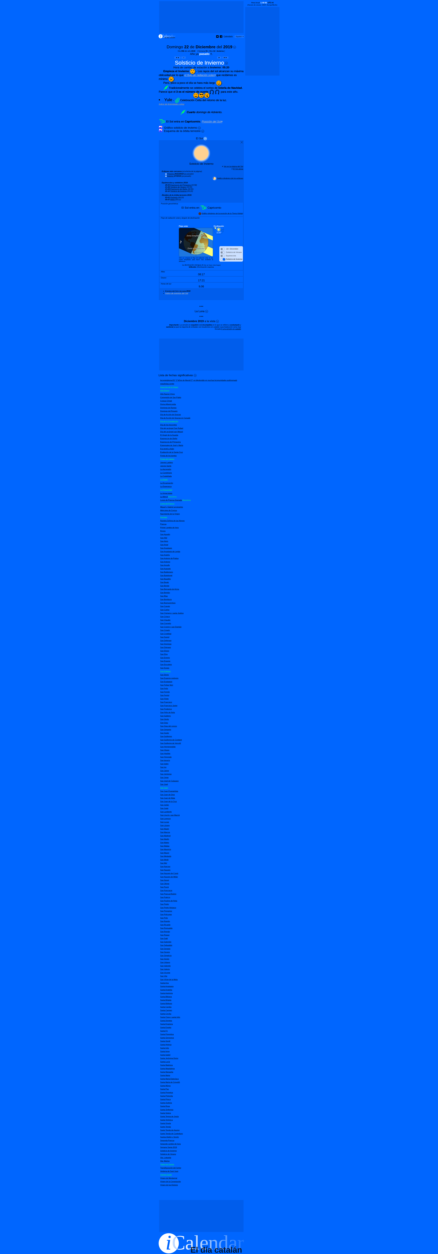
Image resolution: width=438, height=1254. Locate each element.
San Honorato (166, 757)
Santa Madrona (166, 1065)
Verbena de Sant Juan (169, 1171)
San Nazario (165, 870)
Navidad (163, 517)
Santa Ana (164, 983)
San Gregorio (165, 730)
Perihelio (174, 197)
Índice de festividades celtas (171, 104)
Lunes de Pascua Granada (171, 500)
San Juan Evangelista (169, 791)
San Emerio (165, 658)
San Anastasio (166, 548)
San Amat (164, 545)
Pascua (163, 524)
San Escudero (166, 665)
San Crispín (165, 630)
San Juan (164, 788)
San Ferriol (164, 695)
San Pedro (164, 904)
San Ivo (163, 767)
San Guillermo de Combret (171, 740)
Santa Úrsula (165, 1123)
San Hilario (164, 750)
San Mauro (164, 853)
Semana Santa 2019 (168, 1147)
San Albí (163, 538)
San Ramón (165, 921)
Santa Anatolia (166, 990)
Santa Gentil (165, 1041)
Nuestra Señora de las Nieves (172, 521)
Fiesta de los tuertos (168, 456)
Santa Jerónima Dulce (169, 1058)
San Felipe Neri (166, 685)
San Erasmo (165, 661)
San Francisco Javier (168, 706)
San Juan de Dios (167, 795)
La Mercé (164, 497)
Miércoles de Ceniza (168, 510)
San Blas (164, 596)
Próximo (170, 174)
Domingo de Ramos (168, 408)
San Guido (164, 733)
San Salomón (165, 942)
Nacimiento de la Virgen (170, 514)
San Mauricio (165, 849)
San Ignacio (165, 760)
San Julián (164, 805)
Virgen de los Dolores (169, 1185)
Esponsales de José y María (171, 445)
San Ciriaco (165, 617)
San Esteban (165, 671)
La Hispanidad (166, 490)
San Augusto (165, 569)
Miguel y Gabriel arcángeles (171, 507)
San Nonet (164, 880)
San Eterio (164, 675)
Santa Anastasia (166, 986)
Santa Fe (164, 1031)
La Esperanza (166, 486)
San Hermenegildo (168, 747)
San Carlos (164, 610)
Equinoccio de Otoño (178, 189)
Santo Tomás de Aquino (170, 1130)
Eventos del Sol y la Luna (175, 291)
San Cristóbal (165, 634)
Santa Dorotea (166, 1021)
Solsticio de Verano (178, 187)
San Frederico (166, 709)
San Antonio (165, 562)
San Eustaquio (166, 682)
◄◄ (177, 58)
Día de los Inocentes (168, 425)
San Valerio (165, 969)
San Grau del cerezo (168, 726)
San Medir (164, 860)
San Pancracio (166, 891)
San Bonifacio (166, 599)
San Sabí (164, 938)
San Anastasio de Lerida (170, 552)
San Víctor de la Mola (169, 980)
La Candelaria (166, 473)
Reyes (163, 531)
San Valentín (165, 966)
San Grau (164, 723)
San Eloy (164, 654)
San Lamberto (166, 812)
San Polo (164, 918)
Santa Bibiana (166, 997)
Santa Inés (164, 1048)
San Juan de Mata (167, 798)
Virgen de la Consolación (170, 1182)
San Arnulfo (165, 565)
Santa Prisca (165, 1099)
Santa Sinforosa (166, 1110)
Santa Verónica (166, 1120)
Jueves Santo (165, 466)
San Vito (163, 976)
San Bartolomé (166, 575)
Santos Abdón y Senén (169, 1137)
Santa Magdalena (167, 1069)
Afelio (172, 200)
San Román (165, 932)
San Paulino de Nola (168, 901)
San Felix (164, 688)
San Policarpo (166, 914)
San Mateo (164, 843)
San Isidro (164, 764)
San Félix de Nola (167, 712)
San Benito (164, 586)
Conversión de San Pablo (170, 397)
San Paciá (164, 887)
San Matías (164, 846)
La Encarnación (166, 483)
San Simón (164, 959)
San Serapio (165, 949)
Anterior (170, 176)
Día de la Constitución (169, 421)
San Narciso (165, 867)
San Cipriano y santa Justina (172, 613)
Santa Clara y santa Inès (170, 1017)
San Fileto (164, 699)
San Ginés (164, 719)
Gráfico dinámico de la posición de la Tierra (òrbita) (222, 213)
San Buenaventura (167, 603)
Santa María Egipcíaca (169, 1079)
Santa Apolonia (166, 993)
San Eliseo (164, 651)
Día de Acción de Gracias (170, 415)
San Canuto (165, 606)
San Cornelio (165, 623)
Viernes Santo (166, 1175)
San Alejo (164, 541)
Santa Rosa (165, 1106)
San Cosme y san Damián (170, 627)
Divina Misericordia (168, 404)
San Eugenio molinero (169, 678)
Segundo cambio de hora (170, 1144)
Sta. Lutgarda (165, 1158)
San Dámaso (165, 647)
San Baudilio (165, 579)
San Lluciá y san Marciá (170, 815)
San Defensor (165, 641)
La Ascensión (165, 469)
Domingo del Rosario (168, 411)
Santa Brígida (165, 1000)
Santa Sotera (165, 1113)
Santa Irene (165, 1051)
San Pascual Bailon (168, 894)
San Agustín (165, 534)
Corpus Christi (166, 401)
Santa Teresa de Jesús (169, 1116)
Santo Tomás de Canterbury (171, 1134)
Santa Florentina (167, 1034)
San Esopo (164, 668)
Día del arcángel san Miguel (171, 432)
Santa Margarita (166, 1072)
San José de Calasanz (169, 781)
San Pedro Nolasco (168, 908)
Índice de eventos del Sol (176, 293)
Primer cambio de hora (169, 528)
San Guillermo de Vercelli (170, 743)
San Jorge (164, 778)
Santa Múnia (165, 1086)
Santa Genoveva (167, 1038)
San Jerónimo (166, 774)
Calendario (228, 36)
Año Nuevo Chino (167, 394)
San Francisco (166, 702)
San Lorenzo (165, 819)
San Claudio (165, 620)
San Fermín (165, 692)
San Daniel (164, 637)
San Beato (164, 582)
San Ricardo (165, 925)
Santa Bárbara (166, 1004)
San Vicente (165, 973)
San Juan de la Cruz (168, 801)
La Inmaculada (166, 493)
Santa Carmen (166, 1010)
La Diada (164, 480)
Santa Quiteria (166, 1103)
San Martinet (165, 836)
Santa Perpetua (166, 1093)
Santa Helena (165, 1045)
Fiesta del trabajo (167, 459)
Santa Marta (165, 1075)
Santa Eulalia (165, 1027)
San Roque (164, 935)
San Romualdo (166, 928)
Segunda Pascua (167, 1140)
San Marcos (165, 832)
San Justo (164, 808)
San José (164, 784)
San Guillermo (166, 736)
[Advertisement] (201, 17)
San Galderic (165, 716)
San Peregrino (166, 911)
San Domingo (165, 644)
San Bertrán (165, 593)
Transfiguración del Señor (170, 1168)
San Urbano (165, 962)
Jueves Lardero (166, 463)
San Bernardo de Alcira (169, 589)
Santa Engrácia (166, 1024)
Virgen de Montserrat (168, 1178)
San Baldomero (166, 572)
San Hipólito (165, 754)
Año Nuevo (164, 391)
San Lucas (164, 822)
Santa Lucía (165, 1062)
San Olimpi (164, 884)
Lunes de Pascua (167, 504)
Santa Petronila (166, 1096)
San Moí (163, 863)
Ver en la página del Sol (233, 166)
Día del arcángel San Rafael (171, 428)
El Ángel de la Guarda (169, 435)
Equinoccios (231, 256)
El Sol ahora (238, 169)
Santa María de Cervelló (170, 1082)
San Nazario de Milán (169, 877)
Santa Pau (164, 1089)
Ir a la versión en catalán (231, 329)
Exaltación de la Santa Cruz (171, 452)
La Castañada (166, 476)
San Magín (164, 829)
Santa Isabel (165, 1055)
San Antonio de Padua (169, 558)
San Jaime (164, 771)
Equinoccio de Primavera (180, 185)
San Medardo (165, 856)
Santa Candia (165, 1007)
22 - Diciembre (232, 249)
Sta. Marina (164, 1161)
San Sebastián (166, 945)
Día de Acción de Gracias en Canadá (175, 418)
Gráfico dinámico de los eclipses (230, 178)
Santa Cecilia (165, 1014)
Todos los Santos (167, 1164)
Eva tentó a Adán (167, 449)
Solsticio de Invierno (178, 191)
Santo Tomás (165, 1127)
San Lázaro (165, 825)
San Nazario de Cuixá (169, 873)
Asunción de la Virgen (169, 387)
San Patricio (165, 897)
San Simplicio (166, 956)
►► (225, 58)
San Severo (165, 952)
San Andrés (165, 555)
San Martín (164, 839)
